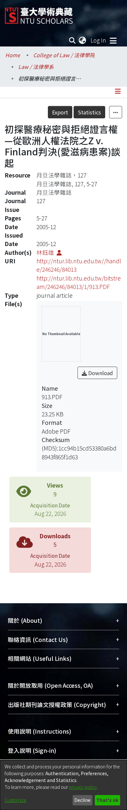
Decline (82, 800)
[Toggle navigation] (113, 40)
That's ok (107, 800)
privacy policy (83, 787)
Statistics (89, 112)
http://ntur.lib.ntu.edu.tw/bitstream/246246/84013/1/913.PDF (78, 282)
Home (12, 55)
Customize (15, 800)
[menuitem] (82, 40)
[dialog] (63, 785)
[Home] (39, 13)
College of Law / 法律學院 (64, 55)
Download (100, 373)
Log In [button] (99, 40)
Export (60, 112)
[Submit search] (72, 40)
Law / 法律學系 (36, 67)
